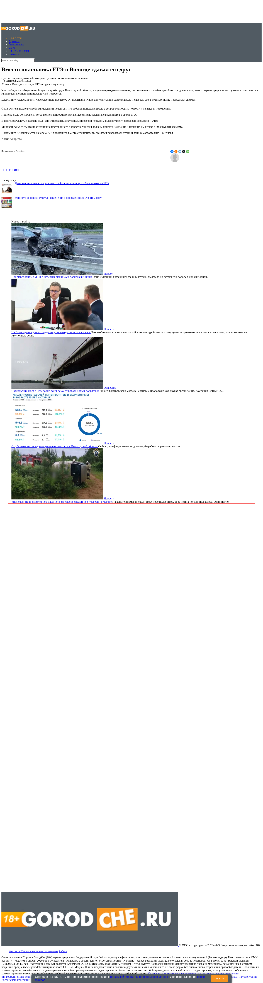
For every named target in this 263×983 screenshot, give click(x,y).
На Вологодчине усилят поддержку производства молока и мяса (51, 332)
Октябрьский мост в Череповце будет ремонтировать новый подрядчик (55, 390)
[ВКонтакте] (172, 151)
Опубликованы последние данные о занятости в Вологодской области (54, 446)
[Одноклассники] (175, 151)
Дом (12, 47)
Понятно (220, 978)
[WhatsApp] (187, 151)
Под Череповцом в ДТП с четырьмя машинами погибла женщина (52, 276)
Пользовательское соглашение (39, 951)
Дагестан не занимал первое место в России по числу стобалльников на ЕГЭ (62, 183)
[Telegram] (179, 151)
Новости (15, 37)
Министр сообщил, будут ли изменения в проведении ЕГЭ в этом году (58, 197)
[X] (183, 151)
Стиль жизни (19, 50)
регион (14, 170)
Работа (14, 54)
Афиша (14, 41)
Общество (16, 44)
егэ (4, 170)
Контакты (15, 951)
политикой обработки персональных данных (139, 976)
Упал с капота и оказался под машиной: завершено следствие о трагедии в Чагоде (61, 501)
